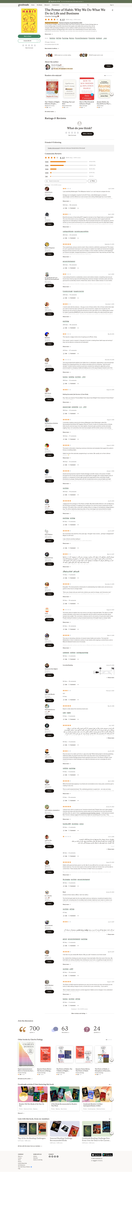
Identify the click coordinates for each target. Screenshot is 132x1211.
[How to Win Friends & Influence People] (87, 93)
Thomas (47, 754)
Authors (35, 1156)
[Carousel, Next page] (111, 94)
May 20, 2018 (111, 706)
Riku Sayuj (48, 393)
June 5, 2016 (111, 836)
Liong (46, 449)
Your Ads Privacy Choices (24, 1166)
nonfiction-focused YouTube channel (90, 813)
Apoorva (47, 866)
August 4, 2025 (110, 445)
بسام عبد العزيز (48, 840)
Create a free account (53, 148)
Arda (46, 587)
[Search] (88, 5)
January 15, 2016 (110, 665)
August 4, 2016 (110, 419)
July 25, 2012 (111, 501)
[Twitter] (52, 1156)
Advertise (35, 1158)
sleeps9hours (48, 192)
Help (19, 1168)
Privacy (19, 1161)
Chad (46, 363)
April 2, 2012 (111, 214)
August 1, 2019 (110, 981)
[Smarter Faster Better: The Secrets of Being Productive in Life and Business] (45, 1058)
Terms (19, 1159)
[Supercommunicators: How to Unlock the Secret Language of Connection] (26, 1058)
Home (32, 5)
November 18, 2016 (109, 359)
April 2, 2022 (111, 781)
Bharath (47, 784)
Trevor (47, 307)
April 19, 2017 (111, 951)
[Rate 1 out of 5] (23, 45)
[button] (71, 161)
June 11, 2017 (111, 921)
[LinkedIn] (57, 1156)
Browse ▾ (47, 5)
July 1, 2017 (111, 725)
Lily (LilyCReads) (50, 694)
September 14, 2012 (109, 244)
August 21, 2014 (110, 389)
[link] (27, 41)
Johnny (47, 504)
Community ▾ (55, 5)
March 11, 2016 (110, 635)
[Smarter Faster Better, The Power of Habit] (84, 1058)
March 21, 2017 (110, 554)
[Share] (112, 10)
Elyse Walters (48, 534)
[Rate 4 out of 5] (31, 45)
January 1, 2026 (110, 471)
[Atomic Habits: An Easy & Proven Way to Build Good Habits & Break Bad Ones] (104, 93)
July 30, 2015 (111, 751)
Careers (20, 1158)
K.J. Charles (48, 896)
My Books (39, 5)
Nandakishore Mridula (51, 423)
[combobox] (75, 5)
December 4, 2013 (109, 304)
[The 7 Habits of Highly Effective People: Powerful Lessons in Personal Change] (52, 93)
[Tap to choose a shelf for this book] (39, 36)
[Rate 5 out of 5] (34, 45)
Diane (46, 639)
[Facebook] (50, 1156)
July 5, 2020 (111, 274)
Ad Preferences (21, 1165)
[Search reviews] (47, 181)
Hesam (47, 729)
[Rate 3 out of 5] (29, 45)
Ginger (47, 955)
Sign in (112, 5)
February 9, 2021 (110, 690)
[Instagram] (55, 1156)
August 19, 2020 (110, 862)
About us (20, 1156)
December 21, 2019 (109, 584)
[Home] (23, 5)
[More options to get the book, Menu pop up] (39, 41)
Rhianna (47, 337)
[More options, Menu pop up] (78, 208)
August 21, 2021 (110, 609)
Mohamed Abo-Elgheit (51, 669)
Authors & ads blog (37, 1159)
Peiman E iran (49, 557)
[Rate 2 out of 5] (26, 45)
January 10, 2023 (110, 806)
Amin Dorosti (49, 925)
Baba (46, 474)
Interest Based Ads (22, 1163)
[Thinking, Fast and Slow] (69, 93)
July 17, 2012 (111, 188)
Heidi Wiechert (49, 985)
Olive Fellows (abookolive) (52, 810)
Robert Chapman (50, 248)
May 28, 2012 (111, 334)
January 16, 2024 (110, 892)
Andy (46, 613)
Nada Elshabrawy (50, 709)
